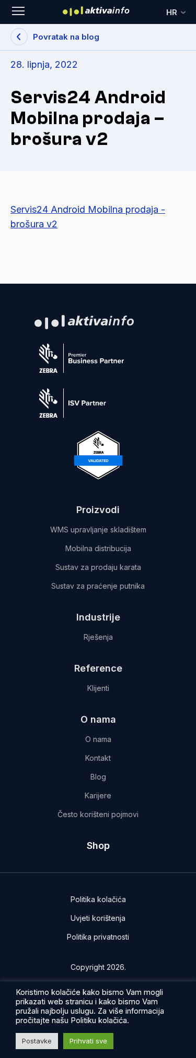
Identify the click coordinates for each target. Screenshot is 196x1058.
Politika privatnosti (98, 936)
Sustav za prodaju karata (98, 567)
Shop (98, 845)
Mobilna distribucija (98, 548)
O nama (98, 739)
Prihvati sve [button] (88, 1041)
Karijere (98, 795)
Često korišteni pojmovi (98, 814)
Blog (98, 776)
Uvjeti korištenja (98, 918)
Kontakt (98, 757)
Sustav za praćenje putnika (98, 585)
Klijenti (98, 688)
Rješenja (98, 637)
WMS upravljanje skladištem (98, 529)
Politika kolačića (98, 899)
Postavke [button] (37, 1041)
